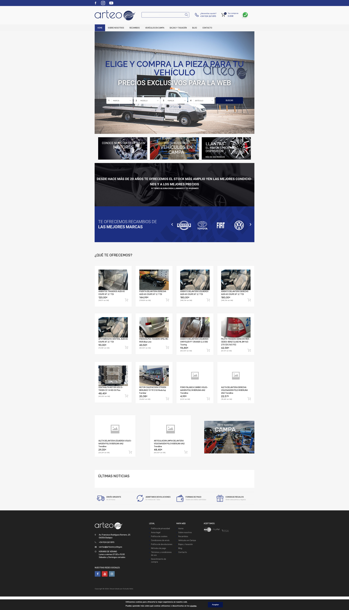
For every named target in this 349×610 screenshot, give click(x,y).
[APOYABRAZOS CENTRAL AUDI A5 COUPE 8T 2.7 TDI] (113, 327)
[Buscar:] (165, 15)
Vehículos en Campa (154, 28)
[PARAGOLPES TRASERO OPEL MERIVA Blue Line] (154, 327)
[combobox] (119, 100)
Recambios (135, 28)
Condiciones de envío (160, 540)
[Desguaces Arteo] (106, 15)
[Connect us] (97, 574)
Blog (194, 28)
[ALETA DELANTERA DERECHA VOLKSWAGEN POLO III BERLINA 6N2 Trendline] (236, 375)
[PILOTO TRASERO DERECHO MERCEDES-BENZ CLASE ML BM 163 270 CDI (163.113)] (236, 327)
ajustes (193, 606)
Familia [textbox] (171, 101)
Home (99, 28)
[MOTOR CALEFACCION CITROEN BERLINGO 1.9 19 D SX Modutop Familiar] (154, 376)
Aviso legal (155, 532)
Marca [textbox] (116, 101)
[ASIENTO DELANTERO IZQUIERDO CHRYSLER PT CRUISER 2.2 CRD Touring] (195, 327)
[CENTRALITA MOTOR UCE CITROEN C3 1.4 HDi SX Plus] (113, 375)
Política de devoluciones (161, 544)
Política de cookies (159, 536)
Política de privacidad (160, 528)
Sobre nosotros (116, 28)
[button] (172, 224)
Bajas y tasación (178, 28)
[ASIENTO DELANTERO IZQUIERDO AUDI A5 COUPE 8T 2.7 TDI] (195, 280)
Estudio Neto (128, 589)
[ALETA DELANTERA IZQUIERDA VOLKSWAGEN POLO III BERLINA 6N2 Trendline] (115, 429)
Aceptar (215, 604)
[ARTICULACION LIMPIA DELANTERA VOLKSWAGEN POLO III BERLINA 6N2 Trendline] (170, 429)
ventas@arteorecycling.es (110, 547)
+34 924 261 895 (206, 16)
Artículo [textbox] (199, 101)
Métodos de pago (158, 548)
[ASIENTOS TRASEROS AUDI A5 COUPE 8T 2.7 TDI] (113, 280)
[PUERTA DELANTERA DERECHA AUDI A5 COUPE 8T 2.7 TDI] (154, 280)
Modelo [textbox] (144, 101)
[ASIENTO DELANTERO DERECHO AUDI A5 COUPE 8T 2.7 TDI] (236, 280)
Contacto (207, 28)
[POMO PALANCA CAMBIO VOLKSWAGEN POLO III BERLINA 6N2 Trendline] (195, 375)
